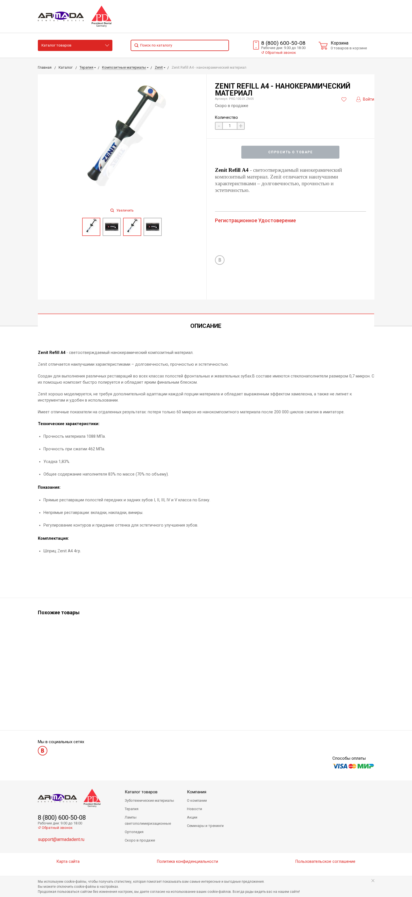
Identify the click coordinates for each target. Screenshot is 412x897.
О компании (197, 800)
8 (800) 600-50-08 (283, 43)
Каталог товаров (56, 45)
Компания (196, 791)
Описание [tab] (205, 326)
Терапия (131, 809)
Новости (194, 809)
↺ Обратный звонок (55, 828)
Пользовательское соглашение (325, 861)
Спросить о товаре (290, 152)
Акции (192, 817)
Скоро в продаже (140, 840)
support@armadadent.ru (61, 839)
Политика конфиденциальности (187, 861)
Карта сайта (68, 861)
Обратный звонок (278, 52)
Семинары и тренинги (205, 826)
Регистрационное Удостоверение (255, 220)
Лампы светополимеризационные (148, 820)
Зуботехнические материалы (149, 800)
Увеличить (124, 210)
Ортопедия (134, 832)
